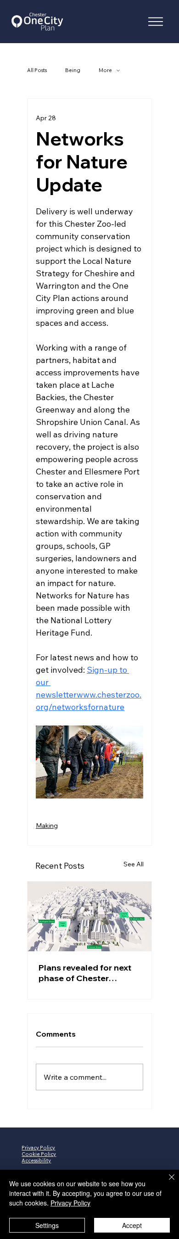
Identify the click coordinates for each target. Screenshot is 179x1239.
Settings (47, 1225)
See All (133, 864)
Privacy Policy (70, 1202)
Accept (132, 1225)
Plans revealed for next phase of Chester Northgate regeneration (87, 972)
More (105, 70)
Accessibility (36, 1160)
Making (47, 825)
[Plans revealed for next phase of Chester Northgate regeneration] (89, 916)
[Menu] (155, 21)
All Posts (37, 70)
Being (72, 70)
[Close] (166, 1183)
